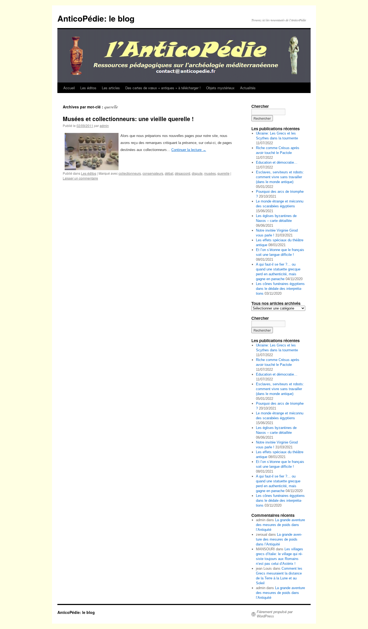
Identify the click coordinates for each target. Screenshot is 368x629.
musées (210, 173)
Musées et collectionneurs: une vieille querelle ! (128, 119)
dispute (197, 173)
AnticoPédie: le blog (95, 18)
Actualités (248, 87)
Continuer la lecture (188, 150)
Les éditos (88, 87)
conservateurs (153, 173)
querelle (223, 173)
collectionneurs (130, 173)
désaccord (182, 173)
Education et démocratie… (276, 162)
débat (169, 173)
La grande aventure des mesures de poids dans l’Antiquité (280, 525)
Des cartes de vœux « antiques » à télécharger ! (163, 87)
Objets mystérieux (220, 87)
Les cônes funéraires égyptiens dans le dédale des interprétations (280, 288)
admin (104, 125)
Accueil (69, 87)
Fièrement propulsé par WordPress (275, 614)
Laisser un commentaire (80, 178)
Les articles (111, 87)
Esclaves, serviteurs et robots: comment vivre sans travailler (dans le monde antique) (280, 177)
